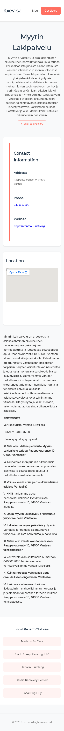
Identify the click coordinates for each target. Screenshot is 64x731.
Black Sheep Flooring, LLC (32, 654)
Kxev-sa (12, 10)
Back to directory (32, 123)
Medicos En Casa (32, 641)
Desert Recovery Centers (32, 680)
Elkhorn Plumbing (32, 667)
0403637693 (21, 204)
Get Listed (51, 10)
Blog (35, 10)
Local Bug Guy (32, 693)
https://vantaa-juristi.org (29, 226)
